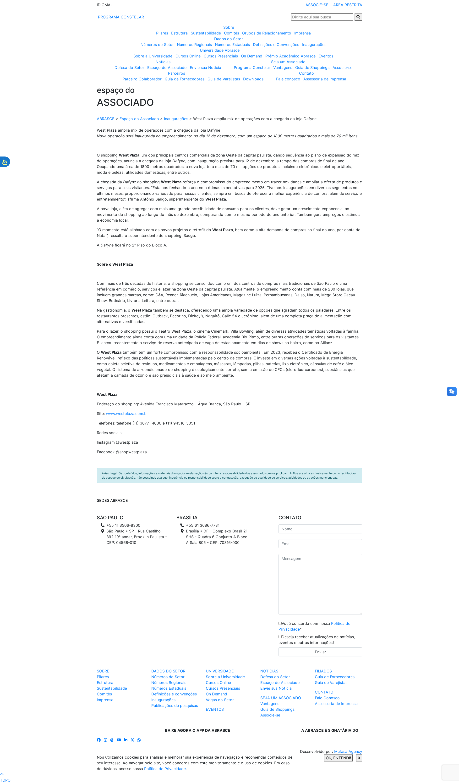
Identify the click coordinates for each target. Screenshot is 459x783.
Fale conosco (288, 79)
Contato (306, 73)
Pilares (162, 33)
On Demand (251, 56)
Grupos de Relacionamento (266, 33)
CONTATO (324, 692)
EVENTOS (215, 709)
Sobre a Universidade (152, 56)
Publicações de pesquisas (174, 705)
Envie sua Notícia (205, 67)
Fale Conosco (327, 697)
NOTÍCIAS (269, 671)
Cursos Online (188, 56)
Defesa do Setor (129, 67)
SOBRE (103, 671)
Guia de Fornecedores (184, 79)
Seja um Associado (288, 61)
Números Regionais (194, 44)
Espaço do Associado (167, 67)
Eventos (326, 56)
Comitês (231, 33)
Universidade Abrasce (220, 50)
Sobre (228, 27)
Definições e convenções (174, 694)
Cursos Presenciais (221, 56)
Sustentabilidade (206, 33)
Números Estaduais (232, 44)
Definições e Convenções (276, 44)
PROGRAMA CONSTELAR (120, 17)
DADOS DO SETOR (168, 671)
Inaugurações (314, 44)
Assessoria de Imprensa (324, 79)
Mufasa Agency (348, 751)
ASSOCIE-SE (317, 4)
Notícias (163, 61)
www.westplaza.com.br (127, 413)
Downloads (253, 79)
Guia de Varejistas (224, 79)
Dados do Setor (228, 38)
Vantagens (282, 67)
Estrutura (179, 33)
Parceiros (176, 73)
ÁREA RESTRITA (347, 4)
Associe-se (342, 67)
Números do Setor (157, 44)
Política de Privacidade (165, 768)
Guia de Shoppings (312, 67)
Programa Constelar (252, 67)
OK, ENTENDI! (338, 757)
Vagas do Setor (220, 699)
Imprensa (302, 33)
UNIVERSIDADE (220, 671)
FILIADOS (323, 671)
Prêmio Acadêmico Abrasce (290, 56)
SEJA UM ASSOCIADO (280, 697)
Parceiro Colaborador (142, 79)
